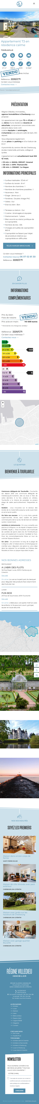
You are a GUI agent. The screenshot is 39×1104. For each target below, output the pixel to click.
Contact (15, 1025)
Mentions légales (30, 1101)
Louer (15, 1008)
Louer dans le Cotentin (20, 1050)
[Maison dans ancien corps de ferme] (19, 845)
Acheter (15, 1006)
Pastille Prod (17, 1036)
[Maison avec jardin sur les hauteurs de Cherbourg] (19, 902)
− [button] (3, 406)
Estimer (15, 1011)
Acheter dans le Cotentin (21, 1040)
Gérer (15, 1013)
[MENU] (4, 4)
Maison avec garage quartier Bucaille (16, 942)
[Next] (35, 33)
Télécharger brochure (18, 246)
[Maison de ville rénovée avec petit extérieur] (19, 873)
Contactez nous (7, 84)
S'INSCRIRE (19, 1090)
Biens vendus (17, 1016)
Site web (5, 575)
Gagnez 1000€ (17, 1020)
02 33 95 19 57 (21, 990)
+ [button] (3, 402)
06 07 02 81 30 (21, 992)
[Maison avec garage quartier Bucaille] (19, 930)
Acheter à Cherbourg (19, 1045)
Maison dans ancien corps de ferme (16, 857)
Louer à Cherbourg (19, 1048)
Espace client (34, 3)
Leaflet (36, 444)
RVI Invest (16, 1033)
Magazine (16, 1023)
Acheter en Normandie (20, 1043)
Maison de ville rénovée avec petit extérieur (19, 885)
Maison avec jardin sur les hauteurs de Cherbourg (15, 914)
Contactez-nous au (19, 257)
